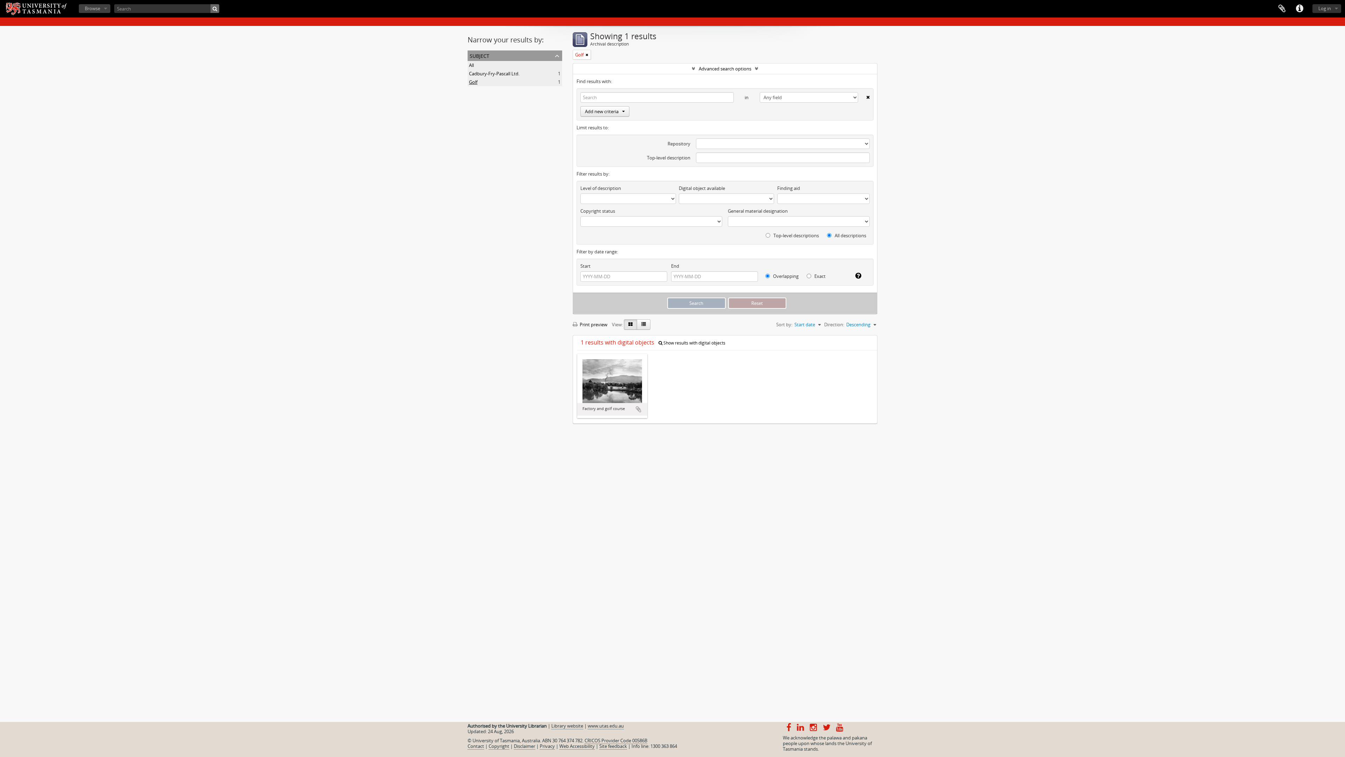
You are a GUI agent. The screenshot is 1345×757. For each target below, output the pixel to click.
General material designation (758, 211)
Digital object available (702, 188)
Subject (479, 55)
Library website (567, 726)
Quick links (1299, 9)
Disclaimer (524, 746)
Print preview (593, 324)
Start (585, 266)
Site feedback (613, 746)
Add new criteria (602, 111)
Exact (819, 276)
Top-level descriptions (795, 235)
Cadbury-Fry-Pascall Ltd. (494, 73)
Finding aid (788, 188)
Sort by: (784, 324)
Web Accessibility (577, 746)
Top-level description (668, 158)
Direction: (834, 324)
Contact (476, 746)
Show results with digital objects (693, 343)
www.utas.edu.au (606, 726)
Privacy (547, 746)
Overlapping (785, 276)
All (471, 65)
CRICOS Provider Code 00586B (616, 740)
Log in (1324, 8)
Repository (679, 144)
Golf (473, 82)
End (675, 266)
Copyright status (597, 211)
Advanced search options (725, 69)
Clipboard (1282, 9)
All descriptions (850, 235)
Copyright (499, 746)
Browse (92, 8)
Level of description (600, 188)
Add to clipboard (638, 409)
